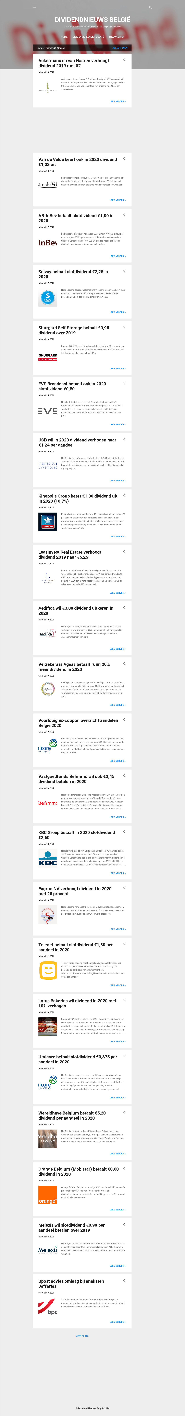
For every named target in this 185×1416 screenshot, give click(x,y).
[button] (124, 60)
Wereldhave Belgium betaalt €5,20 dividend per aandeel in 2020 (72, 1115)
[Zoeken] (150, 7)
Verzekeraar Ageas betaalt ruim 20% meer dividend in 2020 (74, 667)
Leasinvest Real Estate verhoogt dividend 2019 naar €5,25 (69, 555)
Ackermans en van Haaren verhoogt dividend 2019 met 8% (73, 63)
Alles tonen (119, 48)
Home (64, 37)
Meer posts (82, 1336)
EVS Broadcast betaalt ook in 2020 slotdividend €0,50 (72, 386)
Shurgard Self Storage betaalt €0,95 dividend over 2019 (73, 330)
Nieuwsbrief (116, 37)
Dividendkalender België (88, 37)
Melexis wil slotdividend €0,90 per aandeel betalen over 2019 (71, 1228)
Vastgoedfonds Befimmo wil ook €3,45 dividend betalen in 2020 (76, 779)
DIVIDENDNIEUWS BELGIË (92, 20)
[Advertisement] (143, 87)
